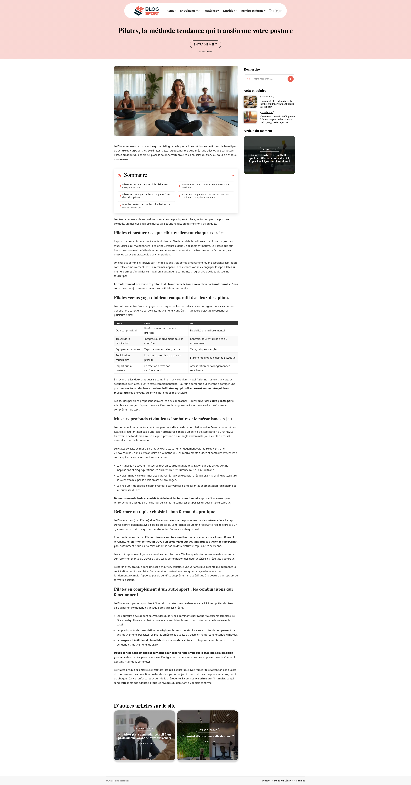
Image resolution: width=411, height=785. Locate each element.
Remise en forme (207, 730)
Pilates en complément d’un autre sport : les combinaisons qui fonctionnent (205, 196)
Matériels (144, 728)
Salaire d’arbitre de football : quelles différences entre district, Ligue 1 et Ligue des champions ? (269, 158)
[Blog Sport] (146, 11)
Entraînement (205, 44)
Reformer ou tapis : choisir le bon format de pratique (205, 186)
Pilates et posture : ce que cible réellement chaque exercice (145, 186)
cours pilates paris (222, 401)
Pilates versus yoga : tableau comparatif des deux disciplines (146, 196)
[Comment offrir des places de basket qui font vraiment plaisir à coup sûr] (250, 102)
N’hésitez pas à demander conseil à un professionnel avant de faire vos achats (144, 736)
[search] (270, 10)
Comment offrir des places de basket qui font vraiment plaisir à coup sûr (277, 103)
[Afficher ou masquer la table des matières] (190, 175)
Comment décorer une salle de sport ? (208, 736)
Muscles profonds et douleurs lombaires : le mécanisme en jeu (146, 206)
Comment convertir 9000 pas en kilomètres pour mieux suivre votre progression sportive (277, 119)
